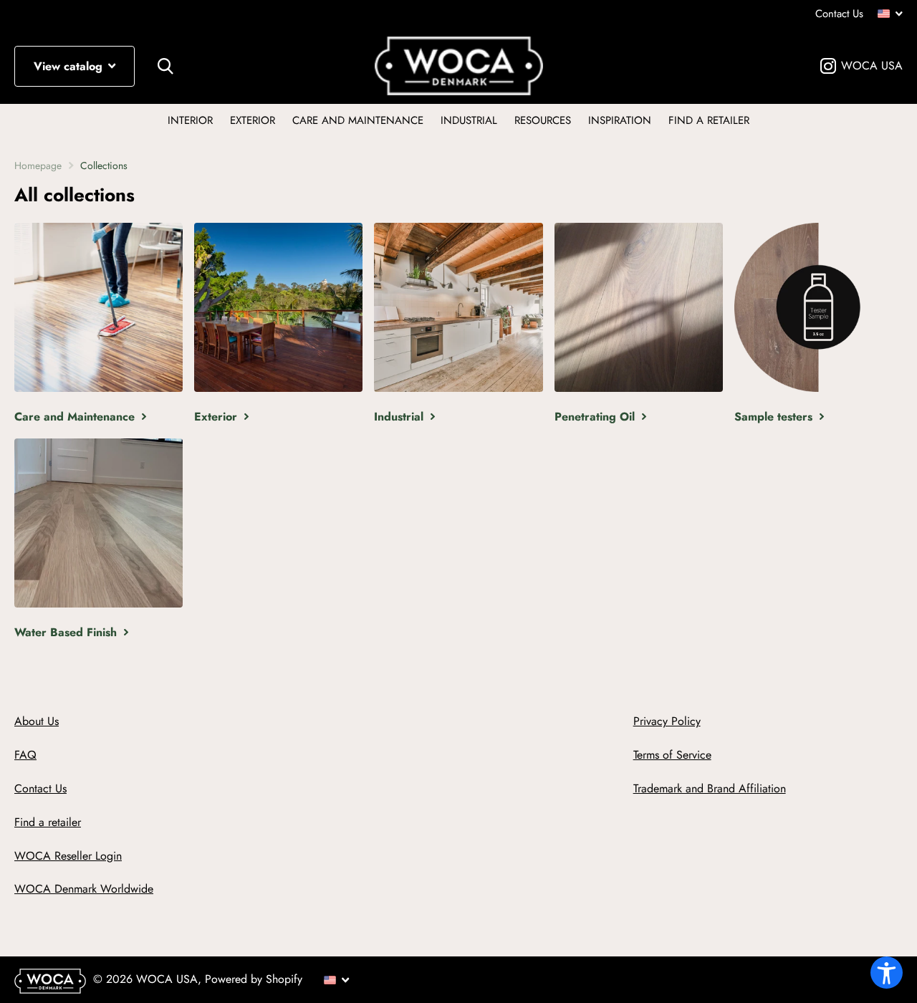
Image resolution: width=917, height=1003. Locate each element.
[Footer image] (53, 985)
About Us (36, 721)
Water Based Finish (67, 632)
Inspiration (619, 120)
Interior (190, 120)
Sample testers (775, 416)
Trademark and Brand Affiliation (709, 788)
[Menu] (890, 14)
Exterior (252, 120)
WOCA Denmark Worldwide (83, 888)
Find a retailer (47, 822)
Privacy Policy (667, 721)
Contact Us (839, 13)
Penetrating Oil (596, 416)
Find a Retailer (708, 120)
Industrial (469, 120)
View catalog (70, 66)
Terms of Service (672, 755)
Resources (542, 120)
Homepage (38, 165)
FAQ (25, 755)
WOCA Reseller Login (68, 856)
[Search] (165, 66)
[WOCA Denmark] (459, 66)
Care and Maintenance (357, 120)
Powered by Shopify (253, 979)
